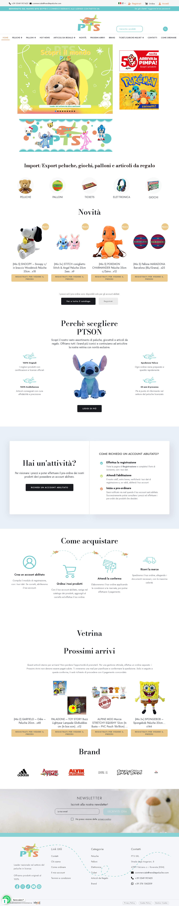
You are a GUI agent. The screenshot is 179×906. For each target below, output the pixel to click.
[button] (65, 79)
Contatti (54, 856)
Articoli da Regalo (99, 878)
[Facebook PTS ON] (17, 886)
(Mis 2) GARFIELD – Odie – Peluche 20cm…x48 (30, 721)
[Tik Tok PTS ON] (28, 886)
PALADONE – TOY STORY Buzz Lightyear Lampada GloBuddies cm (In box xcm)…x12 (69, 722)
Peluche (95, 856)
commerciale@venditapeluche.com (152, 872)
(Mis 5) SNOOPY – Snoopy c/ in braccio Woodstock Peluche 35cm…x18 (30, 267)
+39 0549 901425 (144, 878)
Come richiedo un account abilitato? (129, 454)
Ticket (94, 872)
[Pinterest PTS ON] (39, 886)
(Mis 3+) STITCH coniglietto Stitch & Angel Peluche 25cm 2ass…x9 (69, 267)
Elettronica (96, 867)
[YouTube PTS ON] (33, 886)
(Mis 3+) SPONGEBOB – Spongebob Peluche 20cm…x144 (149, 722)
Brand (94, 883)
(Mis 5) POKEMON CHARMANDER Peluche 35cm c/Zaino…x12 (109, 267)
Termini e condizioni (61, 878)
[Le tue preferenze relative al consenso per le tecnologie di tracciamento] (4, 901)
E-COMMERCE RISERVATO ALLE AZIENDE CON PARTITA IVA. (54, 8)
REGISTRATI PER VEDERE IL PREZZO (29, 278)
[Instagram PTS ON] (22, 886)
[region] (65, 79)
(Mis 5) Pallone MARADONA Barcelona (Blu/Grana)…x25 (149, 266)
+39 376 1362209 (143, 883)
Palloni (94, 861)
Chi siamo (56, 861)
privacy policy (104, 819)
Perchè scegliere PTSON (89, 327)
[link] (65, 135)
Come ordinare (58, 867)
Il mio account (58, 872)
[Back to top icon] (174, 896)
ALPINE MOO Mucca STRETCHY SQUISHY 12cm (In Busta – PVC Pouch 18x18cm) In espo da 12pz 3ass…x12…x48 (109, 723)
